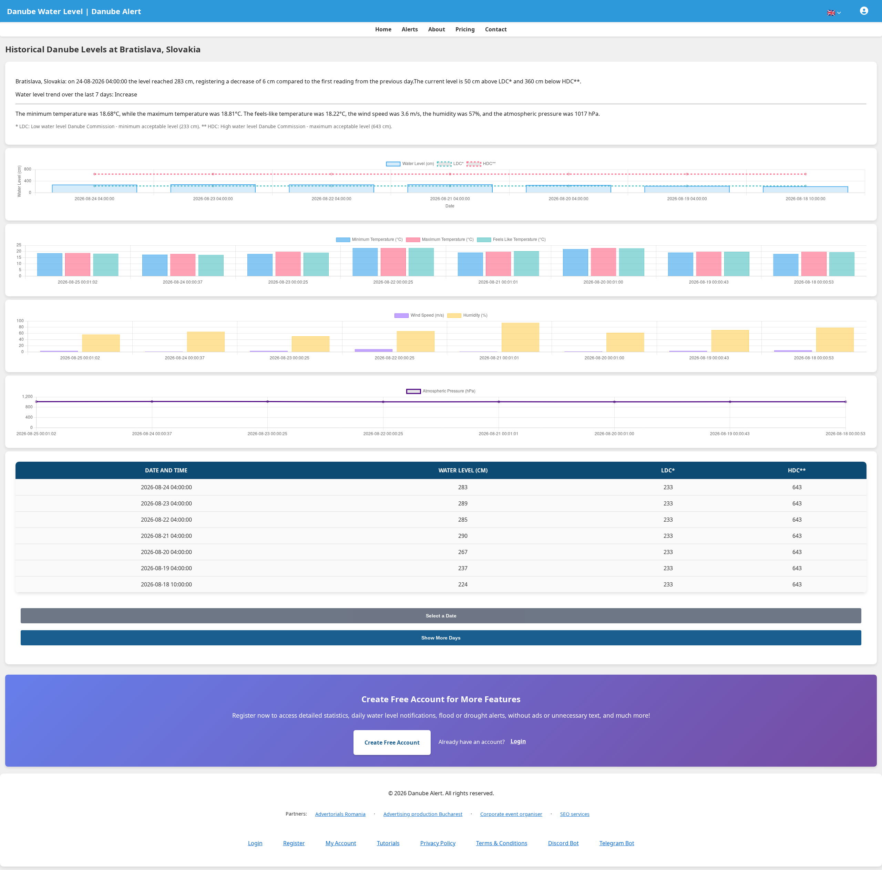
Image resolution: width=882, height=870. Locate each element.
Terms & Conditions (501, 843)
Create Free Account (392, 742)
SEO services (574, 814)
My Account (341, 843)
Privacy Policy (437, 843)
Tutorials (388, 843)
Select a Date (441, 615)
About (436, 29)
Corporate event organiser (511, 814)
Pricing (465, 29)
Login (518, 741)
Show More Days (441, 638)
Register (294, 843)
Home (383, 29)
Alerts (410, 29)
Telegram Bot (616, 843)
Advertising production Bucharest (422, 814)
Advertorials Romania (340, 814)
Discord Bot (563, 843)
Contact (496, 29)
